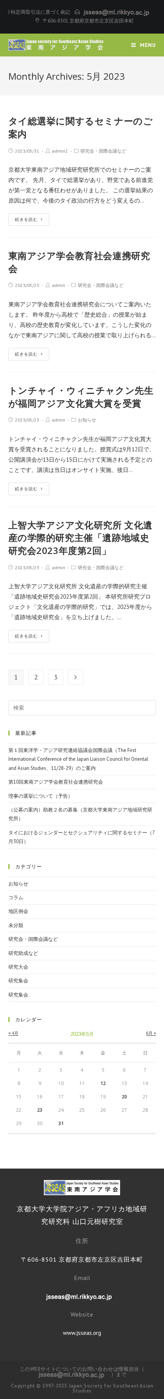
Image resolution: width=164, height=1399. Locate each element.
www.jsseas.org (82, 1332)
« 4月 (13, 1033)
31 (61, 1123)
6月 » (151, 1033)
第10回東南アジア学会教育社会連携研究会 (55, 782)
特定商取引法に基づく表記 (40, 12)
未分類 (15, 925)
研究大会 (18, 967)
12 (103, 1083)
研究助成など (23, 953)
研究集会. (18, 995)
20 (124, 1096)
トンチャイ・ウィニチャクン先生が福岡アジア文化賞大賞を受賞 (81, 396)
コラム (15, 897)
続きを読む (26, 219)
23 (39, 1110)
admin (58, 285)
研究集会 (18, 980)
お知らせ (87, 420)
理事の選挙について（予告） (40, 796)
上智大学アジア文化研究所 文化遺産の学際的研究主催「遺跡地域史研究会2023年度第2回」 (80, 537)
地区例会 (18, 911)
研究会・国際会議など (103, 151)
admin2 (60, 151)
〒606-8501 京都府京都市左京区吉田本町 (88, 21)
